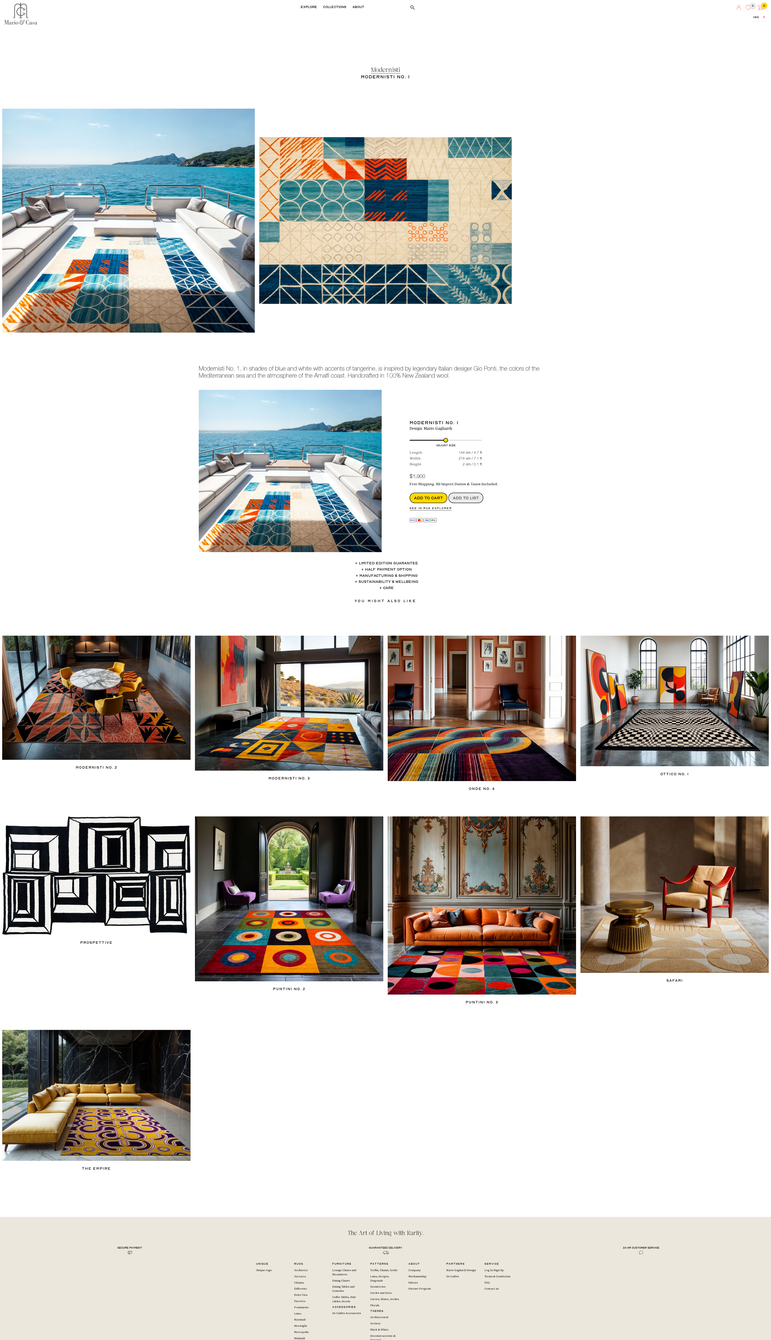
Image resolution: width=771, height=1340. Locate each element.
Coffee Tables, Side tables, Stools (344, 1299)
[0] (760, 9)
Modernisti (385, 70)
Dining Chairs (341, 1280)
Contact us (491, 1288)
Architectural (379, 1317)
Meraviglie (300, 1326)
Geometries (378, 1286)
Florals (374, 1305)
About (358, 7)
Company (414, 1270)
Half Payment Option (388, 569)
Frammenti (301, 1307)
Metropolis (301, 1332)
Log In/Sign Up (494, 1270)
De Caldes (452, 1276)
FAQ (487, 1282)
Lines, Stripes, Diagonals (379, 1278)
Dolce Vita (300, 1295)
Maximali (300, 1319)
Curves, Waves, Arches (384, 1299)
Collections (334, 7)
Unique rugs (264, 1270)
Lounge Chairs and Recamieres (344, 1272)
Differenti (300, 1288)
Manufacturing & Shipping (388, 575)
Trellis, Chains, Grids (383, 1270)
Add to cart (428, 497)
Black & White (379, 1329)
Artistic (375, 1323)
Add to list (466, 497)
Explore (309, 7)
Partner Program (419, 1288)
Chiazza (299, 1282)
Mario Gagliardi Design (461, 1270)
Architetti (301, 1270)
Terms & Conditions (497, 1276)
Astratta (300, 1276)
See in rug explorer (431, 508)
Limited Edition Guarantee (388, 563)
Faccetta (299, 1301)
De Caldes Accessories (346, 1313)
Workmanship (417, 1276)
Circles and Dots (381, 1293)
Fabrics (413, 1282)
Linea (297, 1313)
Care (388, 588)
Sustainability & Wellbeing (388, 581)
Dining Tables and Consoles (343, 1288)
